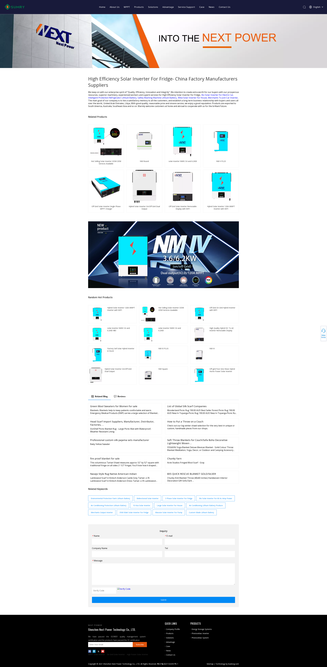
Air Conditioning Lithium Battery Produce (206, 505)
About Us (114, 7)
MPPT (127, 7)
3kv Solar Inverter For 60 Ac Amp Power (215, 498)
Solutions (153, 7)
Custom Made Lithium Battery (201, 512)
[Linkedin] (94, 651)
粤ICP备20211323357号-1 (167, 664)
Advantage (168, 7)
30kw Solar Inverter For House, (193, 97)
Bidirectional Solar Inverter (148, 498)
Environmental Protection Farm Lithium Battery (110, 498)
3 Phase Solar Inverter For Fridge (178, 498)
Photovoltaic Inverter (200, 633)
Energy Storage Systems (202, 629)
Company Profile (173, 629)
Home (102, 7)
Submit (163, 600)
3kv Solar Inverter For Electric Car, (217, 95)
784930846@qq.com (318, 333)
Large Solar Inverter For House (169, 505)
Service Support (186, 7)
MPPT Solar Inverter (96, 654)
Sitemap (210, 664)
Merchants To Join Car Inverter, (223, 97)
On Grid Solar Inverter (116, 654)
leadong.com (233, 664)
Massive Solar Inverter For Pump (168, 512)
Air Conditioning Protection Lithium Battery (108, 505)
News (211, 7)
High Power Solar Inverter (137, 654)
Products (139, 7)
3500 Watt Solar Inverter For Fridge (134, 512)
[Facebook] (89, 651)
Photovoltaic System (200, 638)
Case (201, 7)
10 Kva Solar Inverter (141, 505)
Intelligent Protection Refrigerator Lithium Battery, (113, 97)
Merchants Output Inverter (102, 512)
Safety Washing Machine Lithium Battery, (158, 97)
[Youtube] (102, 651)
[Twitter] (98, 651)
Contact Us (224, 7)
